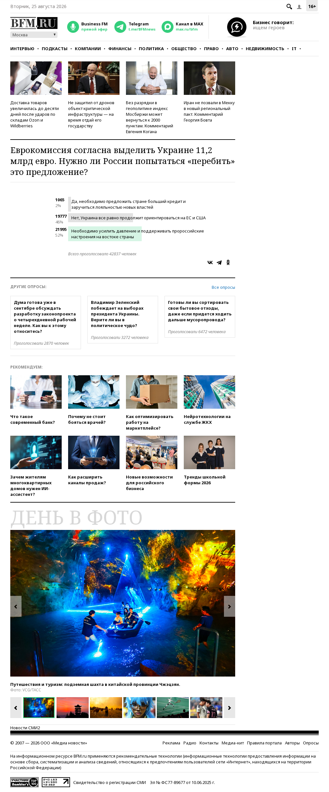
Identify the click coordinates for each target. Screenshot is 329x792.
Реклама (171, 743)
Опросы (311, 743)
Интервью (22, 48)
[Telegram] (219, 262)
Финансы (119, 48)
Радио (189, 743)
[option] (122, 603)
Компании (88, 48)
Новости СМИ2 (25, 728)
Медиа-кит (233, 743)
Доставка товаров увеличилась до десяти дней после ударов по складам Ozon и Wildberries (34, 114)
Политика (151, 48)
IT (294, 48)
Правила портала (264, 743)
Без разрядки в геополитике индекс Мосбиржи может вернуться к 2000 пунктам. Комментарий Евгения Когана (149, 117)
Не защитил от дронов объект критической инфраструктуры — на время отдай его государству (91, 114)
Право (211, 48)
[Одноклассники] (228, 262)
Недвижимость (265, 48)
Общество (184, 48)
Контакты (209, 743)
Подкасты (54, 48)
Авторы (292, 743)
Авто (232, 48)
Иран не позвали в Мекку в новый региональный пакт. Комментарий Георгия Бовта (209, 111)
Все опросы (223, 287)
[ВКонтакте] (210, 262)
